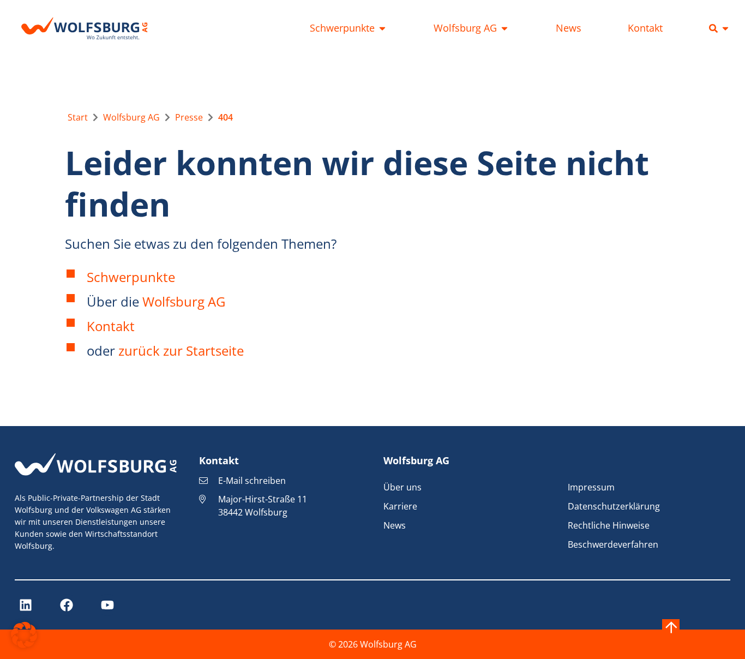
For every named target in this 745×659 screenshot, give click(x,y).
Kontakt (111, 326)
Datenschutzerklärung (614, 506)
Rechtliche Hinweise (609, 525)
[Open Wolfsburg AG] (504, 28)
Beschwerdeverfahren (613, 544)
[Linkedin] (26, 605)
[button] (24, 635)
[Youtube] (107, 605)
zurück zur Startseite (181, 351)
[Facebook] (66, 605)
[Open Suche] (725, 28)
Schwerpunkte (131, 277)
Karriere (400, 506)
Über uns (402, 487)
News (394, 525)
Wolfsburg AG (183, 301)
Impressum (591, 487)
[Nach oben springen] (671, 628)
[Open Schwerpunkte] (382, 28)
